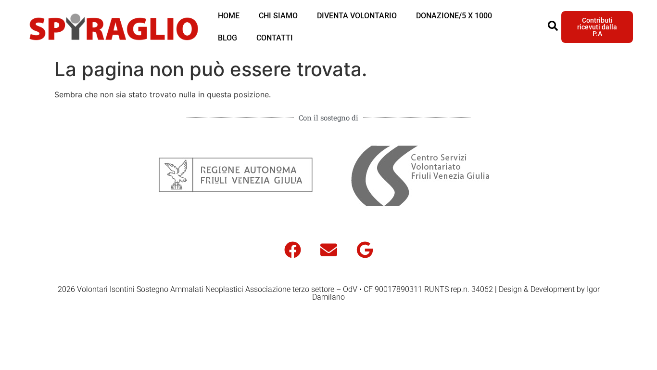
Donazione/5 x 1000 (454, 15)
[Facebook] (292, 249)
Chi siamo (278, 15)
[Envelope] (328, 249)
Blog (227, 37)
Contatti (274, 37)
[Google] (364, 249)
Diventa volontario (357, 15)
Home (229, 15)
